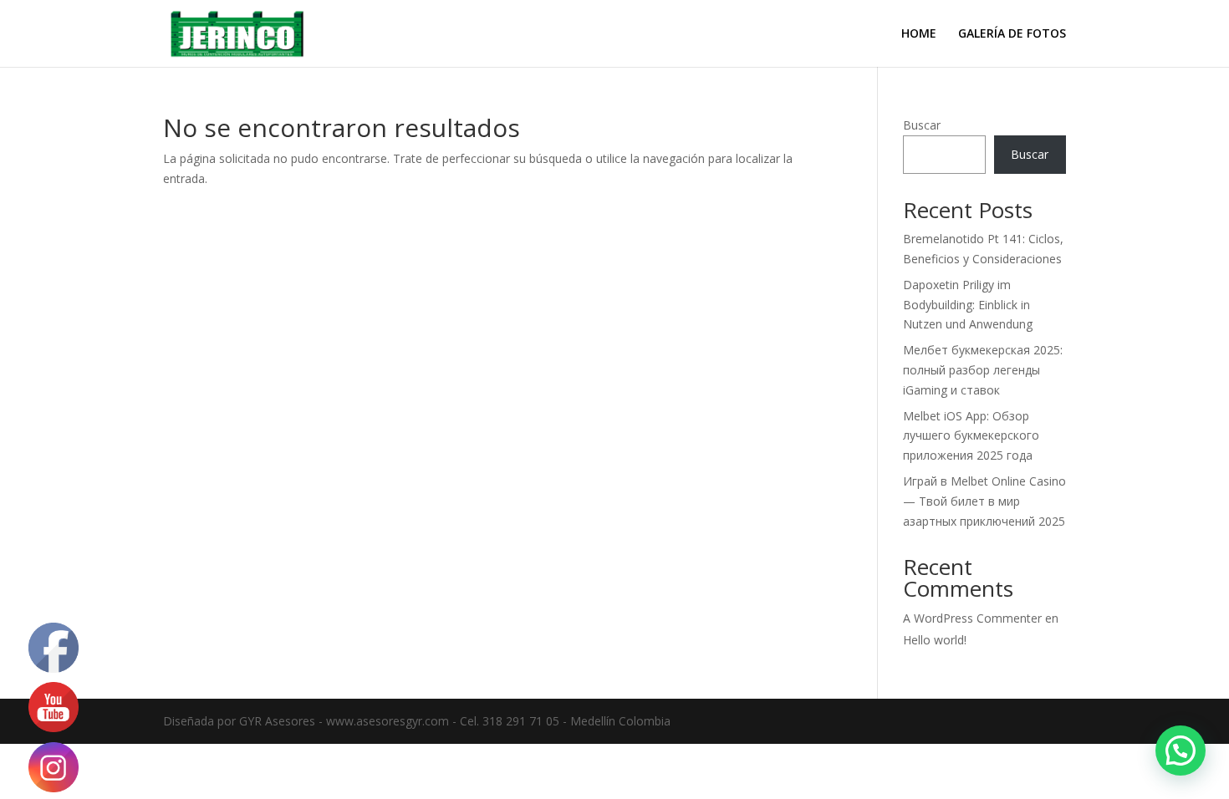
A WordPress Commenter (972, 618)
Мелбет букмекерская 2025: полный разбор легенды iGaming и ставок (983, 370)
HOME (918, 34)
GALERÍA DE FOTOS (1012, 34)
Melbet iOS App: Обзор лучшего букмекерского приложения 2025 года (971, 436)
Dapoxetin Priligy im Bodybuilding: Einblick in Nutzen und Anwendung (968, 305)
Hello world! (934, 640)
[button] (1180, 750)
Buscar (922, 125)
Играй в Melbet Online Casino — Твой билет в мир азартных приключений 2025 (984, 501)
